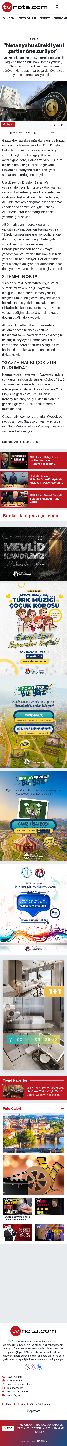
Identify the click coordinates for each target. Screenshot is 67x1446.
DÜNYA (33, 39)
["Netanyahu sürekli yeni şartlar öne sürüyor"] (33, 100)
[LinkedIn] (39, 1367)
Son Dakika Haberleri (18, 1391)
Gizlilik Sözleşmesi (40, 1404)
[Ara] (57, 7)
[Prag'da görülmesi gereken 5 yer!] (33, 1133)
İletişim (21, 1404)
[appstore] (33, 1411)
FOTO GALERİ (27, 18)
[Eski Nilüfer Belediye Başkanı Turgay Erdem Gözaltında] (49, 1232)
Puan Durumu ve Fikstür (20, 1384)
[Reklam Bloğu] (33, 553)
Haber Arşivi (13, 1395)
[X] (27, 1367)
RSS (9, 1428)
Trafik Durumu (14, 1380)
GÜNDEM (8, 18)
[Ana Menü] (62, 7)
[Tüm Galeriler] (62, 1108)
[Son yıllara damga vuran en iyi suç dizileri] (33, 1175)
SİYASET (45, 18)
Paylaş (10, 124)
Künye (8, 1404)
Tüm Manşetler (15, 1388)
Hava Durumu (14, 1377)
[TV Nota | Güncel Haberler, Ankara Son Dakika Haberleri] (25, 7)
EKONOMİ (60, 18)
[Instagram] (33, 1367)
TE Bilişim (42, 1441)
